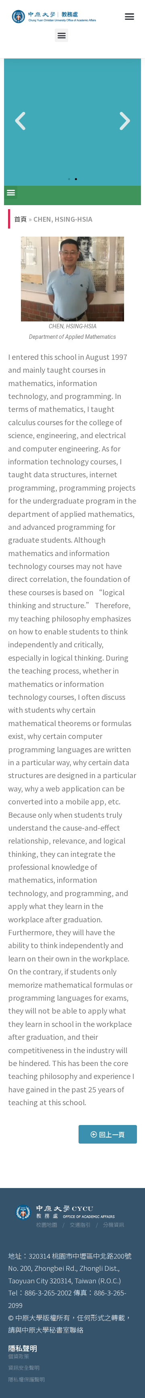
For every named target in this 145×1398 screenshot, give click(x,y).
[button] (129, 16)
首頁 (20, 219)
